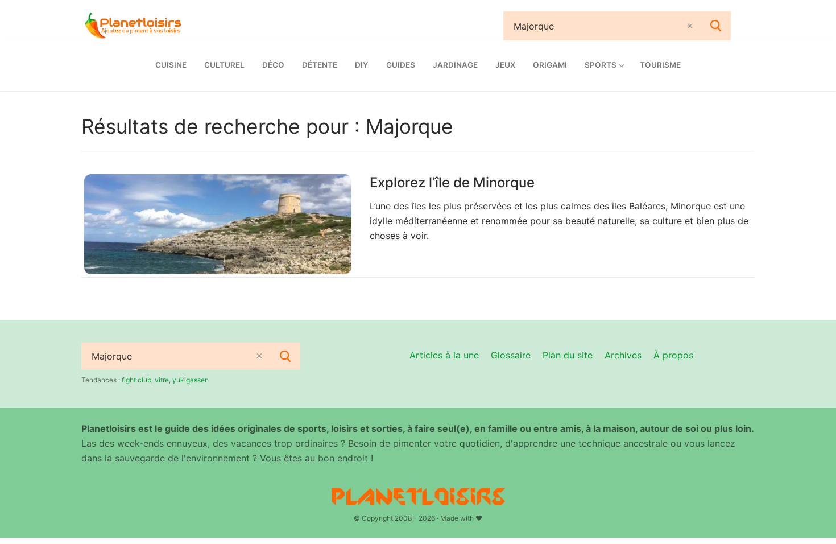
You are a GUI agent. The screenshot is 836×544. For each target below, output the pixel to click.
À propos (673, 355)
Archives (623, 355)
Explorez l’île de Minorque (452, 182)
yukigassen (190, 380)
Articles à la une (444, 355)
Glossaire (511, 355)
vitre (162, 380)
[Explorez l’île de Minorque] (217, 224)
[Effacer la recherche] (690, 26)
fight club (136, 380)
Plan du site (568, 355)
